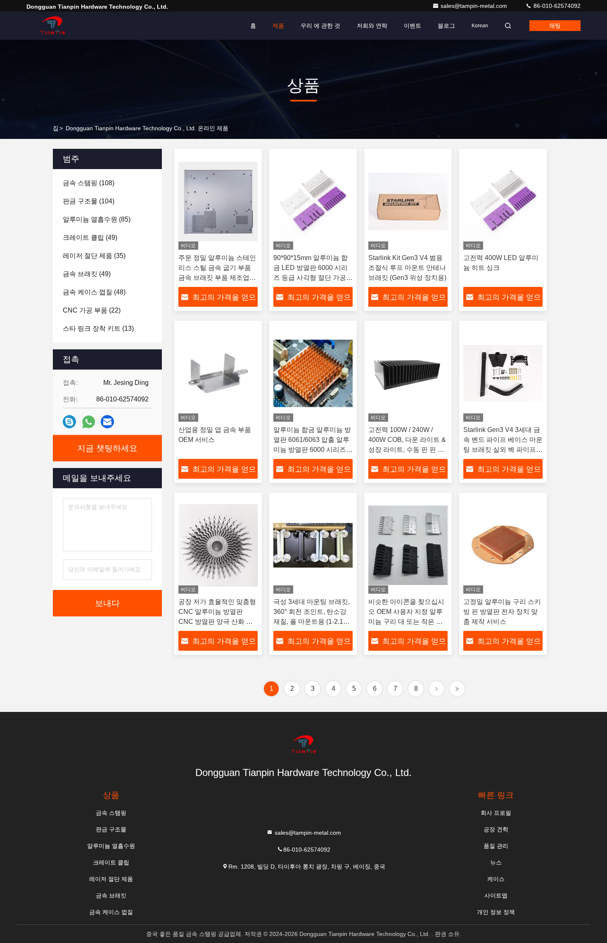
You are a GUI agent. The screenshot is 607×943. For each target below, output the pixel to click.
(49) (90, 237)
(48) (94, 292)
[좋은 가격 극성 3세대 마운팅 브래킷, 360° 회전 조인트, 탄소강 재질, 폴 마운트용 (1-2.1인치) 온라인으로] (313, 545)
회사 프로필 (496, 812)
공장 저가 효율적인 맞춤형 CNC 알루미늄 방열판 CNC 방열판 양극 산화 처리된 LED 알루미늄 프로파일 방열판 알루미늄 (217, 621)
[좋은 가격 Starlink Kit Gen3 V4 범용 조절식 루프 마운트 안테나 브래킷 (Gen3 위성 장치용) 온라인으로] (408, 201)
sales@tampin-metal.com (475, 5)
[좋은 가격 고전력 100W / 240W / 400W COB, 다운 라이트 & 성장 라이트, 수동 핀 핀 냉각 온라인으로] (408, 373)
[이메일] (107, 421)
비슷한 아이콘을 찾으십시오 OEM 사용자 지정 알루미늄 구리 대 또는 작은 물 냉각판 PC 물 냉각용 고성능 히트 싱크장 (406, 621)
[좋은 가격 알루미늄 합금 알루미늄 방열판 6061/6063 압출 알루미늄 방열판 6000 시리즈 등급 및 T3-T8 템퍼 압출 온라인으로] (313, 373)
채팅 (555, 25)
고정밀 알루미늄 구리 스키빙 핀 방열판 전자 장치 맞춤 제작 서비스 (502, 611)
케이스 (496, 879)
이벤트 (412, 25)
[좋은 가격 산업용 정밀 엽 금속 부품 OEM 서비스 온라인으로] (218, 373)
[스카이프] (69, 421)
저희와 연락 (372, 25)
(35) (94, 255)
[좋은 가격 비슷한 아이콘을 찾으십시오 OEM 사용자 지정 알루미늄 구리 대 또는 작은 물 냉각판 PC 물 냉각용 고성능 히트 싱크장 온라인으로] (408, 545)
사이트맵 (495, 895)
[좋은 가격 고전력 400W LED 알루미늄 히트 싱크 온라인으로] (503, 201)
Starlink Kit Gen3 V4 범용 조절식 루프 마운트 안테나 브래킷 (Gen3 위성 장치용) (407, 267)
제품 (278, 25)
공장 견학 (496, 829)
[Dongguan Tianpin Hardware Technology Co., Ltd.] (52, 26)
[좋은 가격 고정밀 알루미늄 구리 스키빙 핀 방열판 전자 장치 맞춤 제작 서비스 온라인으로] (503, 545)
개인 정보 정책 (496, 912)
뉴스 (496, 862)
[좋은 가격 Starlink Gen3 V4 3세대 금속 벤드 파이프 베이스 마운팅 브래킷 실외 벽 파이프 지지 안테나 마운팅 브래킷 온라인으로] (503, 373)
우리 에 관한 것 (320, 25)
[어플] (88, 421)
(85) (96, 219)
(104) (88, 201)
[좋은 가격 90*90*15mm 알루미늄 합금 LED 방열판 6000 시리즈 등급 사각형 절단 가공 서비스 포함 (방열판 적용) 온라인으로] (313, 201)
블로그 (446, 25)
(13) (98, 328)
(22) (92, 310)
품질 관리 (496, 846)
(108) (88, 182)
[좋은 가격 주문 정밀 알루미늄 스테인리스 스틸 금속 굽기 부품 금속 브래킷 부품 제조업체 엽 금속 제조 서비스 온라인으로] (218, 201)
